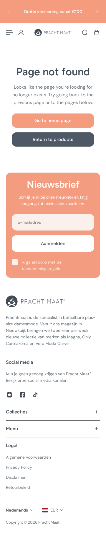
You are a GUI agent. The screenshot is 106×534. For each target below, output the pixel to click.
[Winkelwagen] (96, 32)
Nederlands (17, 510)
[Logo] (53, 32)
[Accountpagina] (21, 32)
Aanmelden (53, 243)
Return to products (53, 139)
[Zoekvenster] (85, 32)
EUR (54, 510)
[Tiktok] (35, 394)
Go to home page (53, 121)
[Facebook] (22, 394)
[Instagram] (9, 394)
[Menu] (9, 32)
